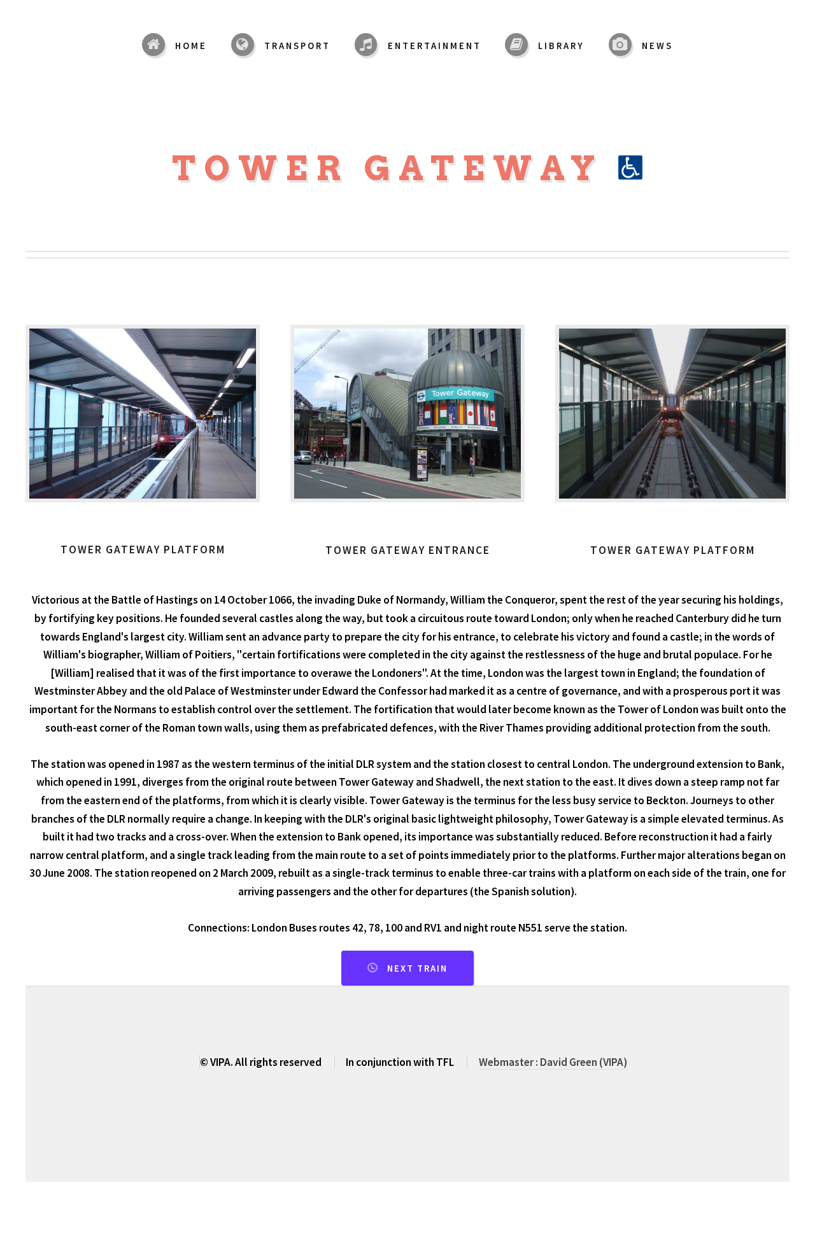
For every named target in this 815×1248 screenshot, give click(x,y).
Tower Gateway (395, 168)
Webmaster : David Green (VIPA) (553, 1062)
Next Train (417, 968)
